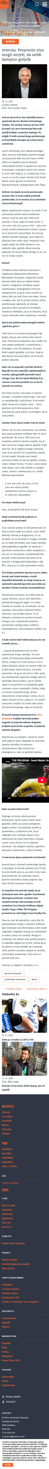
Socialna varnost (10, 1289)
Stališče (6, 1133)
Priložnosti (8, 1311)
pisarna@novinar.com (14, 1436)
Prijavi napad (13, 1396)
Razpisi (5, 1326)
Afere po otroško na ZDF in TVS (18, 1039)
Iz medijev (7, 1116)
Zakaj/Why (7, 1162)
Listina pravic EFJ (10, 1297)
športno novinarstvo (13, 974)
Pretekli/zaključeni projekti (16, 1264)
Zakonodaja (8, 1376)
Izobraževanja (9, 1318)
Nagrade (6, 1322)
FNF (5, 1143)
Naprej (34, 979)
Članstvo (6, 1236)
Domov (15, 30)
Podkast (11, 1401)
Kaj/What (7, 1149)
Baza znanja (8, 1268)
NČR (4, 1176)
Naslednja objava (36, 988)
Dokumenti (7, 1214)
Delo (36, 965)
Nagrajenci (7, 1356)
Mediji (5, 1381)
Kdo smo (6, 1222)
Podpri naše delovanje (13, 1243)
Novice (23, 30)
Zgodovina (7, 1218)
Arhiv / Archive (9, 1166)
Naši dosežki (8, 1205)
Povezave (6, 1370)
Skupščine (7, 1209)
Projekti (6, 1253)
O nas (5, 1198)
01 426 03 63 (9, 1433)
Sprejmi (8, 1465)
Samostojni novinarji (12, 1278)
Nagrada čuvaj (9, 1336)
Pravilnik (6, 1343)
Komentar (7, 1120)
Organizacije (8, 1385)
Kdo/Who (7, 1153)
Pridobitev (7, 1284)
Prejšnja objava (14, 988)
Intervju (30, 30)
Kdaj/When (7, 1157)
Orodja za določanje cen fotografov (20, 1301)
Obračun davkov (10, 1293)
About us (6, 1227)
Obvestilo (7, 1129)
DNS (5, 1190)
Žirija (4, 1347)
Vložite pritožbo (10, 1183)
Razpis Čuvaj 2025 (11, 1360)
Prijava (5, 1351)
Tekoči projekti (9, 1259)
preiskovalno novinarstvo (15, 979)
